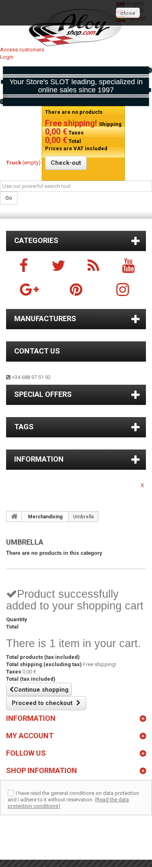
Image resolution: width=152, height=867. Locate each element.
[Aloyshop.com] (76, 27)
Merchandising (45, 517)
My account (30, 735)
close (127, 13)
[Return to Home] (14, 516)
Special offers (43, 394)
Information (39, 459)
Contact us (37, 351)
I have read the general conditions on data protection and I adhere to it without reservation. (73, 796)
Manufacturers (45, 318)
